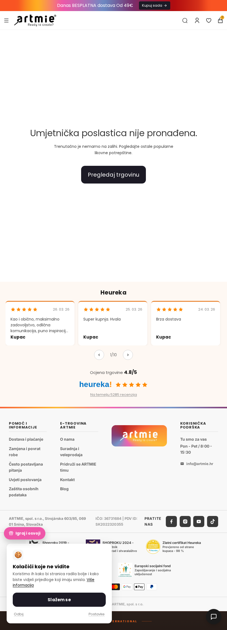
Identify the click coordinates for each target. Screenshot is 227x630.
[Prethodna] (99, 355)
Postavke (97, 614)
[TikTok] (212, 521)
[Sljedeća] (128, 355)
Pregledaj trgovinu (113, 175)
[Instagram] (185, 521)
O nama (67, 439)
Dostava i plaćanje (26, 439)
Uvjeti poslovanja (25, 479)
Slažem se (59, 600)
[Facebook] (171, 521)
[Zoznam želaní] (208, 20)
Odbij (19, 614)
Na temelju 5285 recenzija (113, 394)
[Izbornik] (6, 20)
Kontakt (67, 479)
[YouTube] (198, 521)
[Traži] (185, 20)
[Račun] (197, 20)
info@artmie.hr (199, 463)
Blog (64, 488)
